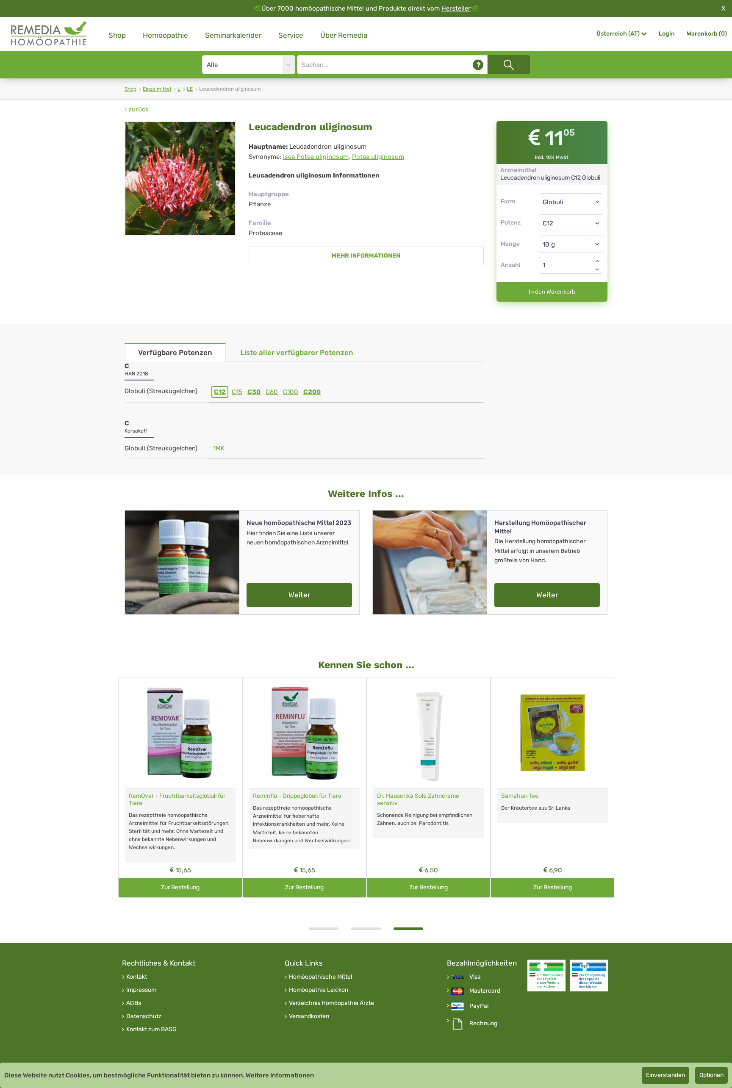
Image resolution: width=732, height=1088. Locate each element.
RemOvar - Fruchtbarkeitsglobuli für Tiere (177, 799)
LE (190, 89)
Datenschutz (143, 1016)
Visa (475, 977)
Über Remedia (343, 35)
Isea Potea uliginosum (316, 157)
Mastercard (484, 991)
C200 (312, 392)
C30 (254, 392)
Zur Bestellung (180, 887)
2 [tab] (366, 928)
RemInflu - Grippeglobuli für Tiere (297, 795)
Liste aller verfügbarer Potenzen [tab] (296, 352)
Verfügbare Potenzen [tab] (175, 352)
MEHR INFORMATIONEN (366, 255)
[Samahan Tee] (552, 732)
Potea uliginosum (378, 157)
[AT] (49, 33)
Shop (117, 35)
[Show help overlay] (478, 64)
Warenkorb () (707, 33)
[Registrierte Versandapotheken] (546, 975)
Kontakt (136, 977)
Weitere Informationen (280, 1075)
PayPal (478, 1006)
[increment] (597, 261)
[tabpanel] (428, 787)
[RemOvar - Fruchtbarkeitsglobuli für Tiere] (180, 732)
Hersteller (456, 8)
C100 (290, 392)
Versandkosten (309, 1016)
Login (667, 33)
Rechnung (483, 1024)
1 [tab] (323, 928)
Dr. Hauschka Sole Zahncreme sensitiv (418, 799)
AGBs (133, 1003)
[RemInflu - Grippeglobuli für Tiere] (304, 732)
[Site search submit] (509, 64)
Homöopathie (165, 35)
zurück (138, 109)
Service (290, 35)
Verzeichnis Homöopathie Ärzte (331, 1003)
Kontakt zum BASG (151, 1029)
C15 (237, 392)
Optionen (711, 1075)
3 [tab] (408, 928)
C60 (272, 392)
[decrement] (597, 269)
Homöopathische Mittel (320, 977)
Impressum (141, 990)
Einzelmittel (157, 89)
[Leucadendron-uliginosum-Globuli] (180, 178)
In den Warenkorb (552, 291)
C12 (220, 392)
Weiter (299, 595)
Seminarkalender (233, 35)
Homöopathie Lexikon (318, 990)
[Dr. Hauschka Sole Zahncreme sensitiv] (428, 732)
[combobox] (571, 222)
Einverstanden (665, 1075)
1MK (219, 448)
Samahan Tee (519, 795)
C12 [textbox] (548, 223)
